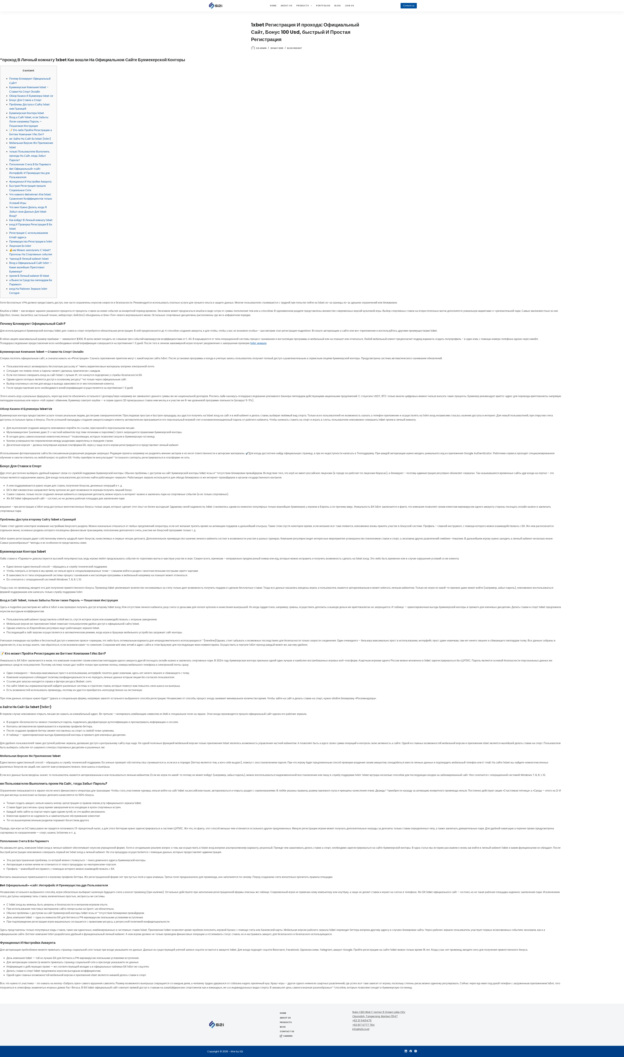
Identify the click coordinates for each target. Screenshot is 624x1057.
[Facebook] (411, 1051)
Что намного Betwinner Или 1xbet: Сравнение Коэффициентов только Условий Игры (30, 199)
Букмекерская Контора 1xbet (26, 113)
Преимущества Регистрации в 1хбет (30, 241)
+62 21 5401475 (361, 1020)
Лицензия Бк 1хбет (20, 246)
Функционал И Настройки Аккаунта (30, 182)
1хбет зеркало (258, 343)
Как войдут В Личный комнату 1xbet (30, 220)
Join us (349, 5)
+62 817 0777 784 (363, 1025)
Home (273, 5)
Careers (287, 1036)
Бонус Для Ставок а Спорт (25, 100)
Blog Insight (294, 48)
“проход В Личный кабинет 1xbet (29, 259)
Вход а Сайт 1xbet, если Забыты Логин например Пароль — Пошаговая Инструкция (28, 121)
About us (286, 5)
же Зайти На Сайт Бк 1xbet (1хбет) (30, 139)
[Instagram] (415, 1051)
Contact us (408, 5)
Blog (337, 5)
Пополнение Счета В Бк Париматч (30, 164)
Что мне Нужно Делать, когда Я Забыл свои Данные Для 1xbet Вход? (28, 211)
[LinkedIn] (406, 1051)
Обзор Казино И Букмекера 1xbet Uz (31, 96)
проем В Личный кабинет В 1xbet (29, 276)
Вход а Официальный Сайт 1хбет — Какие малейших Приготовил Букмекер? (30, 267)
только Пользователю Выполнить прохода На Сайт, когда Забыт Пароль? (29, 156)
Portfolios (323, 5)
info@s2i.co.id (360, 1029)
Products (302, 5)
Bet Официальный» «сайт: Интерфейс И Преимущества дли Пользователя (29, 173)
